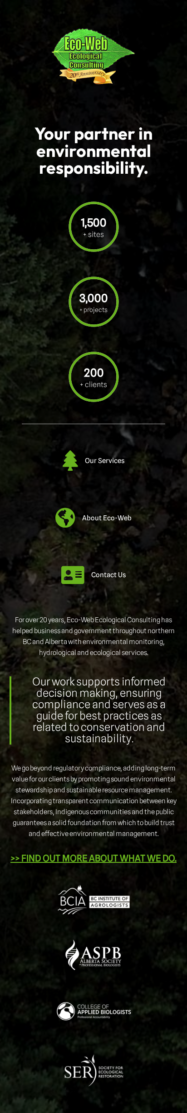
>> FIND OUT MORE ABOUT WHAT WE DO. (93, 858)
